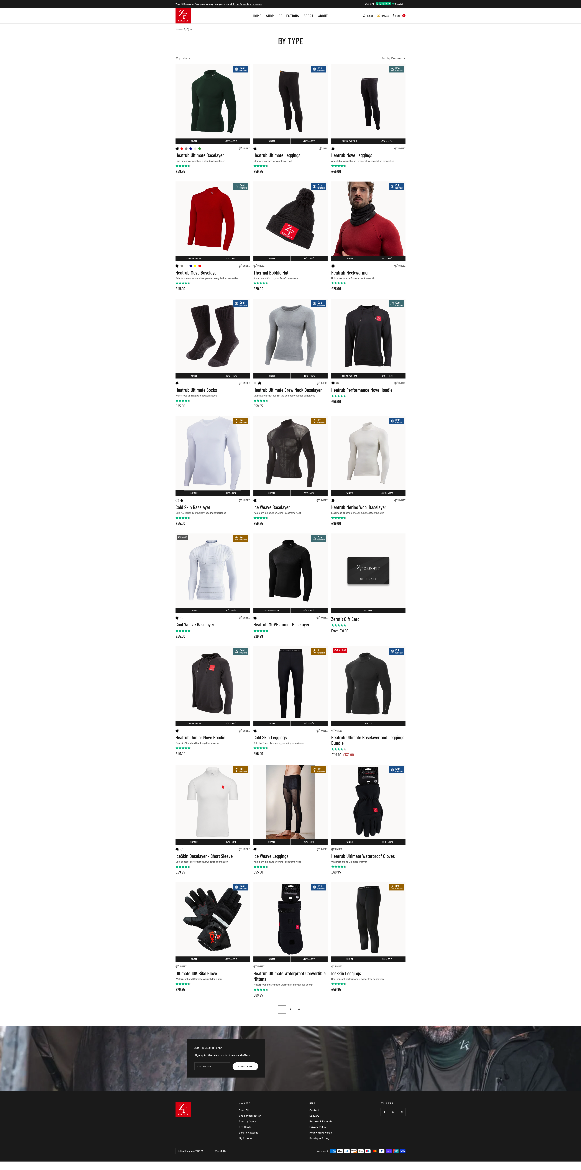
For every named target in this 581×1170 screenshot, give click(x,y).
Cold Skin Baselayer (193, 507)
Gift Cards (245, 1127)
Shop (270, 15)
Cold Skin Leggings (270, 737)
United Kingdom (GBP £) (190, 1151)
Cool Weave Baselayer (195, 624)
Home (257, 15)
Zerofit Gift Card (345, 619)
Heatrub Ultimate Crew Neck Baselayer (287, 390)
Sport (308, 15)
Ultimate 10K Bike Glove (196, 973)
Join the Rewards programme (246, 4)
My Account (246, 1138)
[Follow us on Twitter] (393, 1112)
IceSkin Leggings (346, 973)
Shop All (244, 1110)
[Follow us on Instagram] (401, 1112)
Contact (314, 1110)
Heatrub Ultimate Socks (196, 390)
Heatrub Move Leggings (351, 155)
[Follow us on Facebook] (385, 1112)
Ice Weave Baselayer (271, 507)
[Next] (299, 1009)
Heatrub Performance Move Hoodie (361, 390)
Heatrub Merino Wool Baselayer (358, 507)
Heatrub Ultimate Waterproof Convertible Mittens (289, 976)
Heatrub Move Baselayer (197, 272)
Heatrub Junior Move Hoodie (200, 737)
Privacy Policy (317, 1127)
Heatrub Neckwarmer (350, 272)
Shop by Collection (250, 1115)
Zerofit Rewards (248, 1132)
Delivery (314, 1115)
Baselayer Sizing (319, 1138)
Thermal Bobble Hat (270, 272)
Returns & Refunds (320, 1121)
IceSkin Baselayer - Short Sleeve (204, 856)
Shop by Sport (247, 1121)
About (323, 15)
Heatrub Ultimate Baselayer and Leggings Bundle (367, 740)
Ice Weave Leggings (270, 856)
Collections (289, 15)
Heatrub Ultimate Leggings (276, 155)
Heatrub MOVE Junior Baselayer (281, 624)
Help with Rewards (320, 1132)
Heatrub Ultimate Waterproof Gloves (363, 856)
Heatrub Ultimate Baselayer (200, 155)
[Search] (368, 16)
